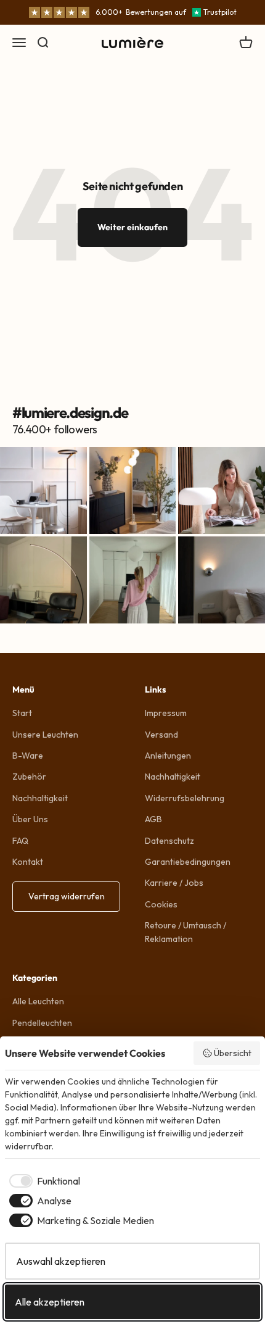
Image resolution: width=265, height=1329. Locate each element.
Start (22, 713)
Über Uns (30, 819)
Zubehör (29, 776)
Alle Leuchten (38, 1001)
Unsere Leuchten (45, 734)
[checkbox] (42, 1180)
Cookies (161, 904)
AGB (153, 819)
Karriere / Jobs (174, 882)
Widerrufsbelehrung (184, 798)
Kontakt (27, 861)
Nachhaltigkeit (40, 798)
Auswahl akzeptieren (60, 1261)
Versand (161, 734)
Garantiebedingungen (187, 861)
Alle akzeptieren (49, 1302)
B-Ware (27, 755)
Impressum (166, 713)
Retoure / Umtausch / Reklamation (185, 932)
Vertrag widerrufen (66, 896)
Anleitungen (168, 755)
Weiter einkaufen (132, 227)
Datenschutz (169, 840)
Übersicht (232, 1053)
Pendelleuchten (42, 1022)
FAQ (20, 840)
